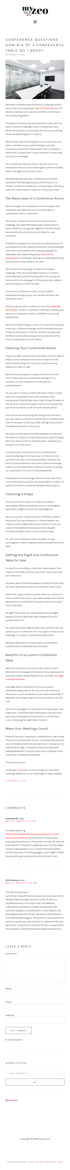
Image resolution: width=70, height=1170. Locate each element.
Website (10, 1015)
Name (9, 988)
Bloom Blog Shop (52, 1162)
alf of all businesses (47, 108)
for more (18, 770)
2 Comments (12, 781)
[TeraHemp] (12, 1100)
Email (8, 1002)
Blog (23, 781)
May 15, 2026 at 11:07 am (21, 883)
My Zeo (35, 11)
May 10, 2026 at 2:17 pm (21, 821)
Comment (12, 953)
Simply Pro (34, 1162)
